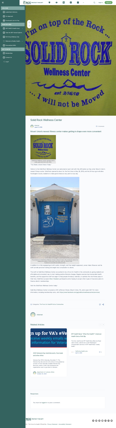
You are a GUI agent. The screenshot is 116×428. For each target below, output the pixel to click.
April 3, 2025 (78, 353)
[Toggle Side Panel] (3, 3)
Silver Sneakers (54, 279)
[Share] (103, 305)
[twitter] (105, 421)
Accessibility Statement (65, 424)
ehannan (36, 125)
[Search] (94, 3)
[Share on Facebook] (29, 22)
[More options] (83, 2)
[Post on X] (29, 26)
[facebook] (96, 421)
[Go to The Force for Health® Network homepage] (33, 2)
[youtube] (112, 421)
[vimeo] (109, 421)
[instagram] (99, 421)
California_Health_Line (81, 351)
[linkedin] (102, 421)
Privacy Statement (52, 424)
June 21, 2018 (38, 127)
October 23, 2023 (42, 373)
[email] (93, 421)
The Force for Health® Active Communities (52, 304)
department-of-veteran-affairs (45, 372)
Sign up (108, 2)
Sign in (101, 2)
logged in (44, 402)
